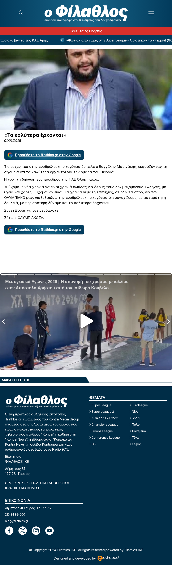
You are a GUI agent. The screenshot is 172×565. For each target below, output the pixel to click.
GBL (94, 444)
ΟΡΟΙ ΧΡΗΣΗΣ (17, 483)
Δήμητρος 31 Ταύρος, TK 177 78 (28, 508)
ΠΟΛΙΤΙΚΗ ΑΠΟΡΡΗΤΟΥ (50, 483)
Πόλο (136, 424)
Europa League (102, 431)
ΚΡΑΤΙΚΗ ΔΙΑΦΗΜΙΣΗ (22, 488)
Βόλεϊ (136, 418)
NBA (135, 411)
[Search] (21, 12)
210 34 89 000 (15, 514)
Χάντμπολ (139, 431)
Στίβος (137, 444)
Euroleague (140, 405)
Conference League (106, 437)
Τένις (135, 437)
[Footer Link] (9, 530)
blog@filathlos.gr (16, 521)
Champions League (105, 424)
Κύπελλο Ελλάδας (105, 418)
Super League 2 (103, 411)
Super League (101, 405)
